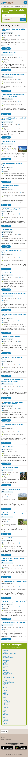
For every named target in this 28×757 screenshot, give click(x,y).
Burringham (6, 671)
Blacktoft (5, 661)
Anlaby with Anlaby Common (9, 653)
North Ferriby (6, 696)
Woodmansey (6, 720)
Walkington (5, 711)
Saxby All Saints (6, 701)
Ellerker (4, 676)
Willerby (5, 717)
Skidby (4, 703)
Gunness (5, 684)
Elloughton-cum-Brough (8, 677)
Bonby (4, 663)
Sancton (5, 700)
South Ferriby (6, 709)
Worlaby (5, 721)
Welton (4, 713)
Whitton (5, 716)
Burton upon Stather (7, 673)
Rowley (4, 697)
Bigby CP (5, 659)
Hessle (4, 686)
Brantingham (6, 666)
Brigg (4, 667)
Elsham (4, 679)
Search (22, 19)
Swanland (5, 710)
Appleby (5, 654)
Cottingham (5, 674)
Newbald (5, 691)
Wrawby (5, 723)
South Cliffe (5, 707)
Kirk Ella (5, 690)
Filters (7, 19)
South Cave (5, 706)
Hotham (5, 689)
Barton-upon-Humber (8, 657)
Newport (5, 693)
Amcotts (5, 652)
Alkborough (5, 650)
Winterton (5, 719)
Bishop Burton (6, 660)
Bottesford (5, 664)
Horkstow (5, 687)
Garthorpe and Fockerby (8, 681)
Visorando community (6, 739)
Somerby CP (5, 704)
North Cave (5, 694)
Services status (9, 754)
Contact (2, 737)
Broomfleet (5, 669)
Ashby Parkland (6, 656)
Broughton (5, 670)
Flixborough (5, 680)
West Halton (5, 714)
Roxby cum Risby (7, 699)
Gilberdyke (5, 683)
